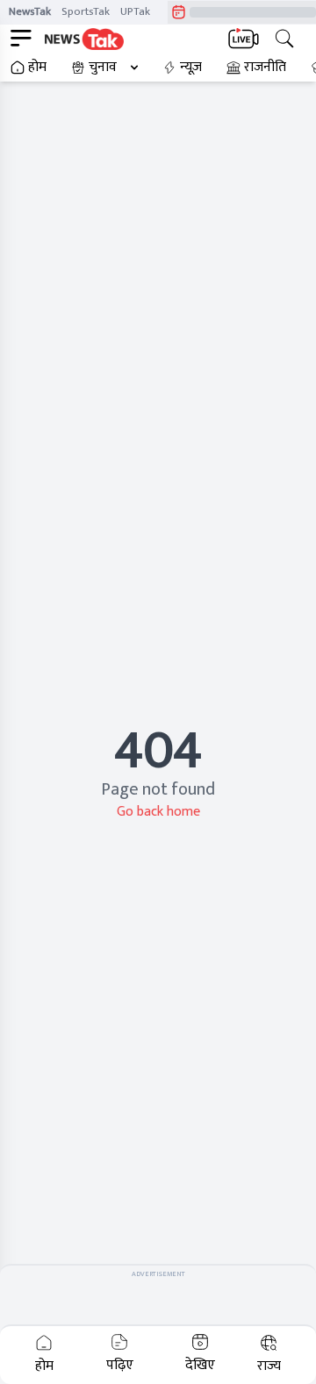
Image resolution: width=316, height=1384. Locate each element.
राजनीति (265, 67)
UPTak (135, 11)
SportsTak (85, 11)
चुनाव (103, 67)
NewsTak (30, 11)
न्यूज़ (191, 67)
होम (37, 67)
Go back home (158, 812)
